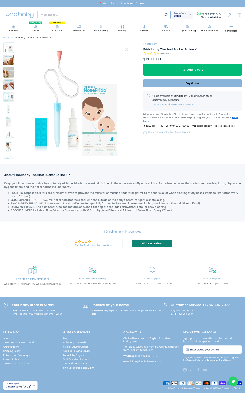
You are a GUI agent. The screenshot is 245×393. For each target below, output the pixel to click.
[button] (151, 53)
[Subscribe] (237, 349)
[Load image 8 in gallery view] (8, 134)
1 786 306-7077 (140, 356)
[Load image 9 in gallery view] (8, 146)
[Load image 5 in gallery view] (8, 97)
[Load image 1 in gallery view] (8, 47)
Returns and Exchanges (16, 355)
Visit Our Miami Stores (76, 359)
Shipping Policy (11, 350)
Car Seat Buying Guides (76, 350)
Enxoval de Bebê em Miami (78, 367)
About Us (8, 338)
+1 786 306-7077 (211, 13)
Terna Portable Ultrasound (18, 342)
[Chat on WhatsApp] (233, 381)
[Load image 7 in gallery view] (8, 121)
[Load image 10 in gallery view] (8, 158)
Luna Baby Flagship (74, 355)
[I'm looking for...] (166, 15)
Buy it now (193, 83)
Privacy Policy (11, 359)
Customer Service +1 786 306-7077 (200, 305)
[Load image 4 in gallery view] (8, 84)
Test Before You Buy (75, 363)
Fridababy (150, 44)
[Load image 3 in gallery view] (8, 72)
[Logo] (19, 15)
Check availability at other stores (172, 104)
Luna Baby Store (184, 388)
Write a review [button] (152, 243)
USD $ (177, 16)
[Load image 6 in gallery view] (8, 109)
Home (6, 37)
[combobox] (104, 15)
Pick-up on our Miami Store (32, 278)
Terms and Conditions (16, 363)
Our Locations (11, 346)
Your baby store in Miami (33, 305)
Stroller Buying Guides (75, 346)
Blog (65, 338)
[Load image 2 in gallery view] (8, 60)
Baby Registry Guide (74, 342)
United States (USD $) (18, 386)
